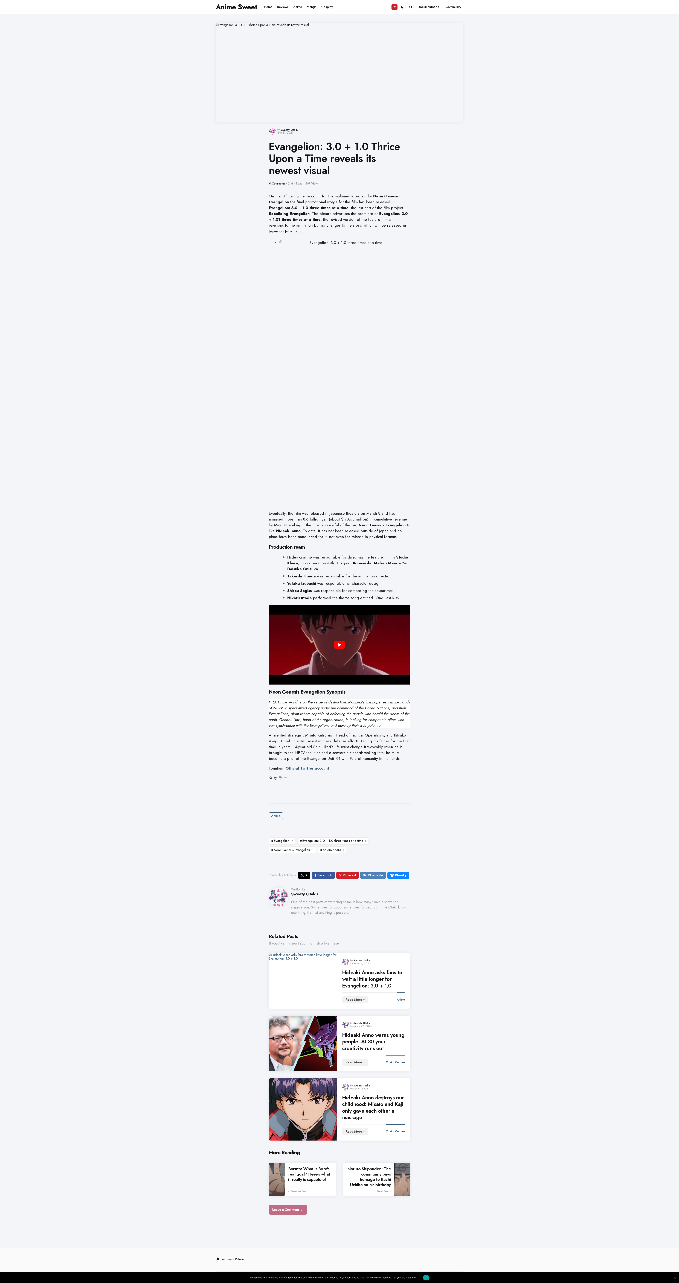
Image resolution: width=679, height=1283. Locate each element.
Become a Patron (232, 1259)
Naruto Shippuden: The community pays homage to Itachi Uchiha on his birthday (369, 1176)
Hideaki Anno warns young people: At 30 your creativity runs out (373, 1042)
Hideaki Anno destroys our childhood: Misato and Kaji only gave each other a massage (373, 1107)
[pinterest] (394, 7)
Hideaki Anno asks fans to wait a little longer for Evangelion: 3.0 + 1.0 (372, 979)
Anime (276, 816)
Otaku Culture (395, 1062)
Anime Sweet (236, 7)
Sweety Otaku (289, 130)
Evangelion (283, 840)
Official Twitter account (307, 768)
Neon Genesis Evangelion (294, 850)
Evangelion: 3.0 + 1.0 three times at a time (334, 840)
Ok (426, 1277)
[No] (674, 1277)
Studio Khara (333, 850)
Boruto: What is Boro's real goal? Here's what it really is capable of (309, 1174)
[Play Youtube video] (339, 645)
